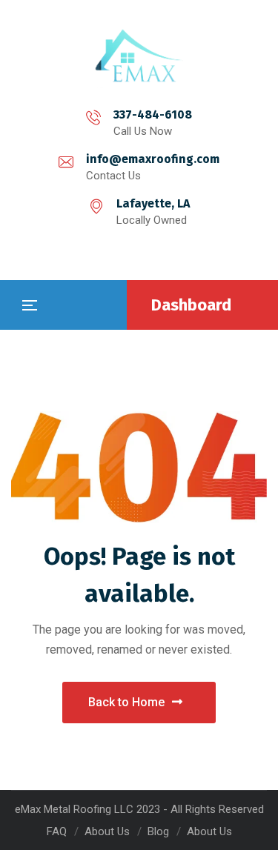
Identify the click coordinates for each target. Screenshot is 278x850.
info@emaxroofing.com (152, 159)
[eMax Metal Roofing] (139, 56)
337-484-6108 (152, 114)
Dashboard (191, 305)
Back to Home (126, 702)
